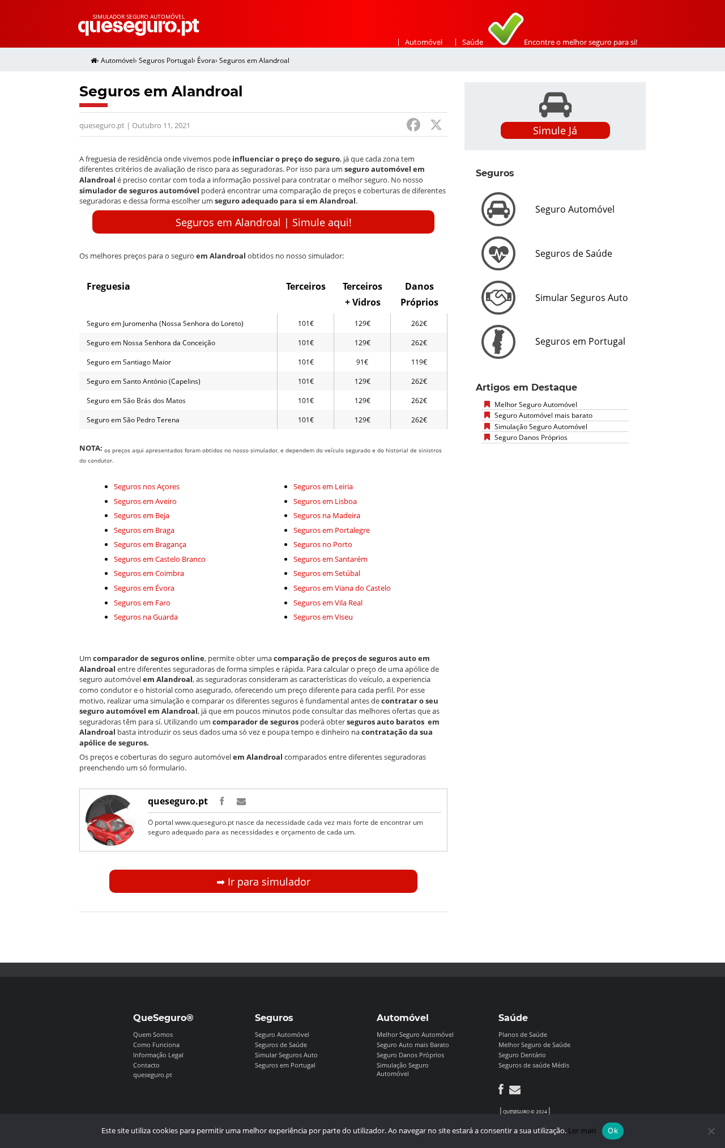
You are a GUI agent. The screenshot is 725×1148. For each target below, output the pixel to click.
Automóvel (423, 42)
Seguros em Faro (142, 603)
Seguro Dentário (522, 1054)
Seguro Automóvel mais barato (542, 415)
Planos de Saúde (522, 1034)
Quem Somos (153, 1034)
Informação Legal (158, 1054)
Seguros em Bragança (150, 544)
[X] (436, 126)
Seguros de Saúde (281, 1044)
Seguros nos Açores (147, 486)
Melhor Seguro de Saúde (534, 1044)
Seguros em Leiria (323, 486)
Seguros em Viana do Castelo (342, 588)
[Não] (711, 1131)
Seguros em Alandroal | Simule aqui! (264, 222)
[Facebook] (413, 126)
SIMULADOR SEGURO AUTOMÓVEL (139, 16)
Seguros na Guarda (146, 617)
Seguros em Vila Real (327, 603)
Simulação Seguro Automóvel (540, 426)
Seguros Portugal (166, 60)
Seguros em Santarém (330, 559)
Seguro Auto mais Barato (413, 1044)
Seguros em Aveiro (145, 501)
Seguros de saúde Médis (533, 1065)
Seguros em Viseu (323, 617)
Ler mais (582, 1130)
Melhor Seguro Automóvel (535, 404)
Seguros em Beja (141, 515)
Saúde (472, 42)
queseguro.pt (178, 801)
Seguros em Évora (144, 588)
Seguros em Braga (144, 530)
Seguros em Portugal (285, 1065)
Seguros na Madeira (326, 515)
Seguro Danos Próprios (530, 437)
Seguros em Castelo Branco (160, 559)
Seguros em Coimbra (149, 573)
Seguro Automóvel (282, 1034)
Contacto (146, 1065)
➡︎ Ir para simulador (263, 881)
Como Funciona (156, 1044)
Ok (613, 1130)
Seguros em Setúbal (326, 573)
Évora (206, 60)
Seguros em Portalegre (331, 530)
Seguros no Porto (322, 544)
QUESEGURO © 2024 (525, 1111)
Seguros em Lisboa (325, 501)
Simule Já (555, 130)
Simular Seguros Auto (286, 1054)
